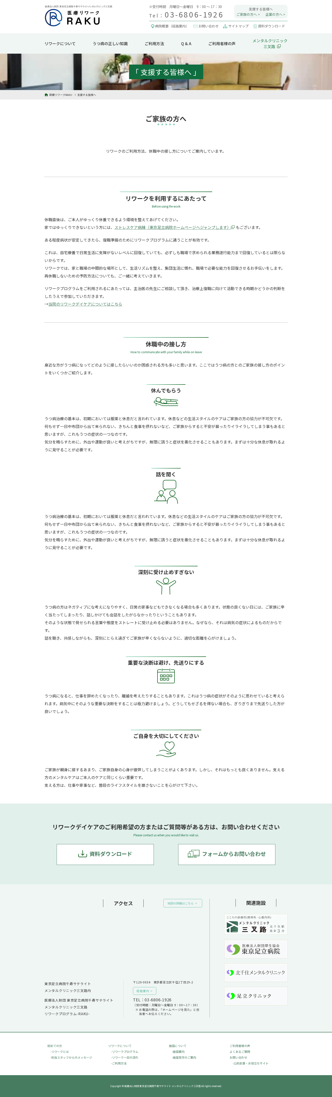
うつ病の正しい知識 (110, 43)
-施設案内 (178, 1051)
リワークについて (60, 43)
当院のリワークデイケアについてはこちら (85, 304)
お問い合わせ (238, 1057)
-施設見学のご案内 (184, 1057)
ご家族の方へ (246, 14)
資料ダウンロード (110, 853)
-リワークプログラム (124, 1051)
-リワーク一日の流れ (124, 1057)
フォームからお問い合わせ (234, 853)
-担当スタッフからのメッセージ (71, 1057)
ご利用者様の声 (222, 43)
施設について (177, 1046)
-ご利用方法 (119, 1063)
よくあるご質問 (240, 1051)
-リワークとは (59, 1051)
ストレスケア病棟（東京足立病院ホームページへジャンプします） (172, 227)
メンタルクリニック (270, 43)
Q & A (186, 43)
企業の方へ (273, 14)
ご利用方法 (154, 43)
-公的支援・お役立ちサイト (251, 1063)
